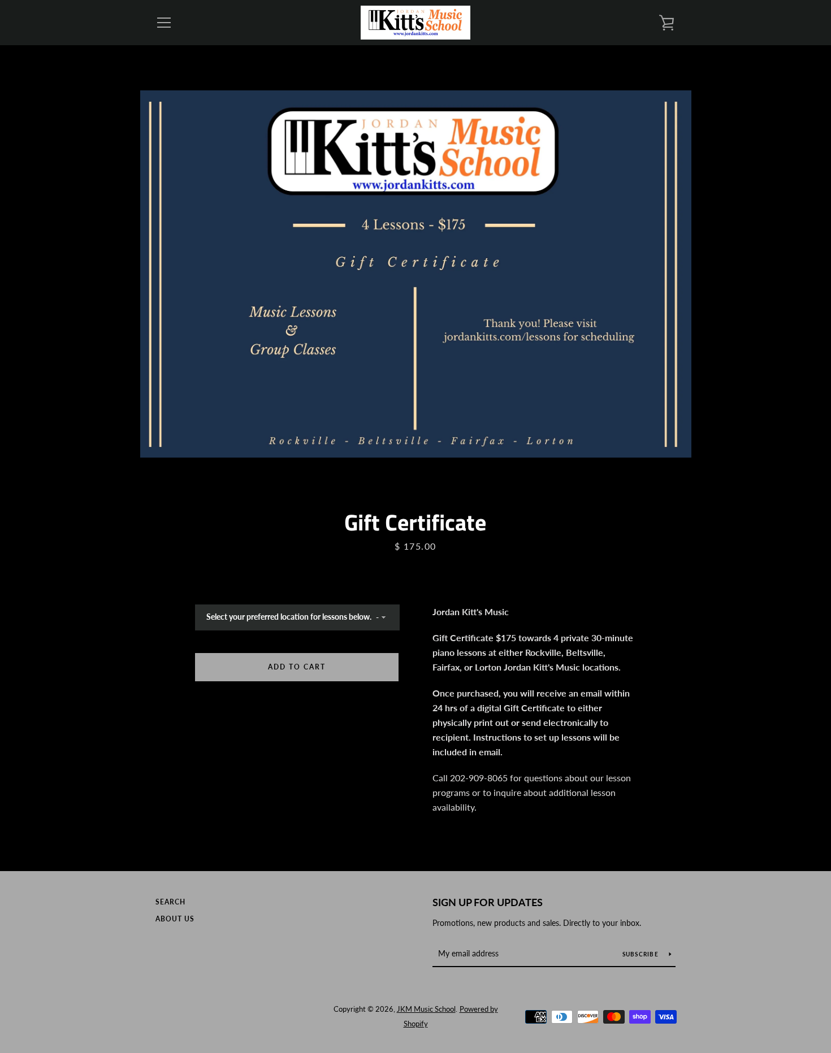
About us (174, 919)
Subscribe (641, 954)
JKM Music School (426, 1008)
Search (170, 902)
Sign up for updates (487, 902)
